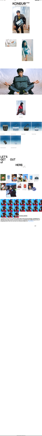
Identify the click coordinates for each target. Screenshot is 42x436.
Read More (31, 221)
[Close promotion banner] (41, 435)
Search (15, 0)
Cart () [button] (40, 0)
